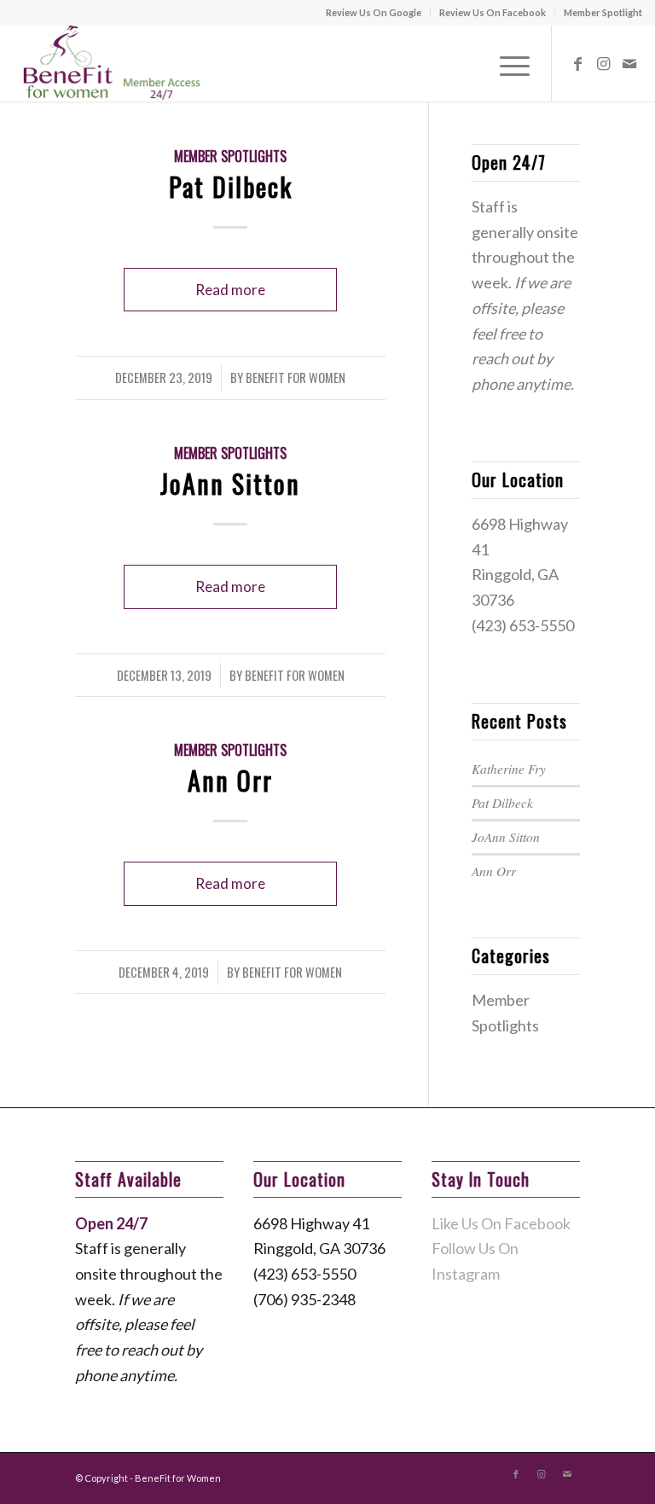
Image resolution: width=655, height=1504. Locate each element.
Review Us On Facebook (492, 12)
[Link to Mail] (629, 63)
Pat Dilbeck (231, 186)
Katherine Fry (509, 768)
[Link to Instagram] (604, 63)
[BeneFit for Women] (108, 63)
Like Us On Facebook (501, 1223)
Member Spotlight (603, 12)
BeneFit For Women (295, 377)
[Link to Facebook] (578, 63)
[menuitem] (374, 13)
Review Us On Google (373, 12)
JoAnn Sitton (230, 483)
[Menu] (506, 63)
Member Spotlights (230, 156)
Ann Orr (230, 780)
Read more (230, 290)
